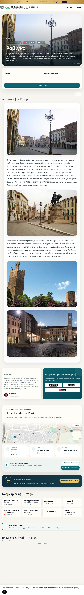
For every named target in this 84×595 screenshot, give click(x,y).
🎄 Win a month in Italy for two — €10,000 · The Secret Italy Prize (41, 2)
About (79, 7)
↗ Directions (42, 85)
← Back (8, 38)
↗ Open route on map (71, 463)
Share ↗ (78, 94)
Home (69, 7)
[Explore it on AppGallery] (62, 390)
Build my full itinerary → (70, 468)
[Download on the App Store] (53, 385)
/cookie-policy (73, 588)
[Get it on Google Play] (71, 385)
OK (5, 592)
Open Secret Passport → (69, 481)
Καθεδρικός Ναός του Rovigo (47, 450)
